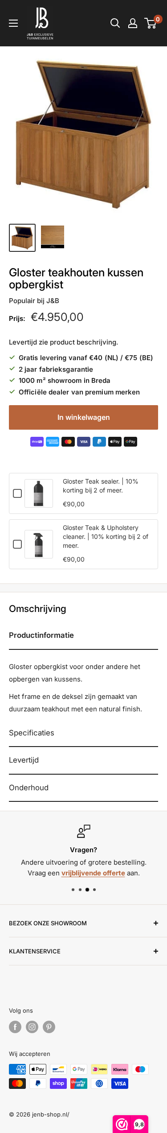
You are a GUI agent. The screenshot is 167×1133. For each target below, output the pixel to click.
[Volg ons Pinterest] (49, 1027)
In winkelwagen (83, 417)
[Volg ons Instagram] (32, 1027)
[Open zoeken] (115, 23)
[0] (150, 23)
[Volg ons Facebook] (15, 1027)
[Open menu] (13, 23)
